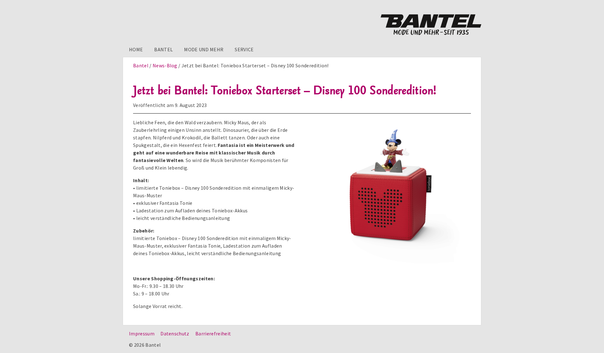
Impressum (141, 333)
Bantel (163, 49)
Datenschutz (174, 333)
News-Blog (165, 65)
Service (244, 49)
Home (136, 49)
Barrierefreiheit (213, 333)
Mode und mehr (203, 49)
